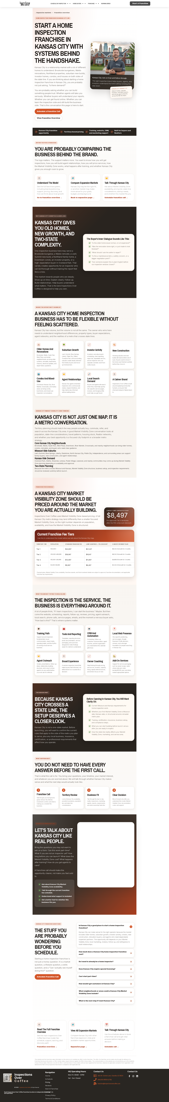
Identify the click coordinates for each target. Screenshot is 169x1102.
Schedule (49, 1079)
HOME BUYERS (77, 3)
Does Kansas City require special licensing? (97, 969)
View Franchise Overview (48, 118)
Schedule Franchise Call (48, 977)
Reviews (48, 1085)
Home (47, 1076)
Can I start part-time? (88, 976)
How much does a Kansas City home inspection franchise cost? (103, 953)
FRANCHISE (91, 3)
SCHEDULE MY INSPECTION (58, 3)
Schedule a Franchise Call (48, 111)
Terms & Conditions (52, 1098)
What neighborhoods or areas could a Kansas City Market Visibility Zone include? (103, 992)
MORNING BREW (105, 3)
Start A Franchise (51, 1089)
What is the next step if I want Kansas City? (97, 1001)
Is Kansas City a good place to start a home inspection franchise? (101, 927)
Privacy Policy (50, 1095)
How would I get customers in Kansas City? (97, 984)
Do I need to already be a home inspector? (96, 961)
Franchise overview (62, 12)
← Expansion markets (43, 12)
